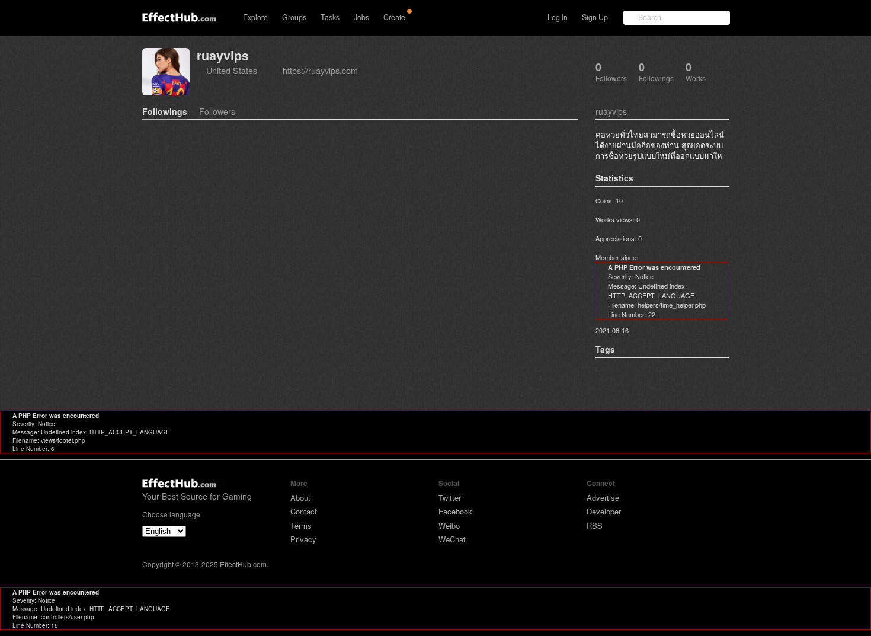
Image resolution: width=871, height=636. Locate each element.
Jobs (361, 17)
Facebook (455, 511)
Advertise (603, 497)
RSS (595, 525)
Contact (303, 511)
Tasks (330, 17)
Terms (301, 525)
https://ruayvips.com (320, 70)
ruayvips (223, 55)
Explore (255, 17)
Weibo (449, 525)
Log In (557, 17)
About (300, 497)
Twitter (449, 497)
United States (231, 70)
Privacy (303, 539)
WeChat (452, 539)
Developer (604, 511)
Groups (294, 17)
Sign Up (595, 17)
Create (394, 17)
